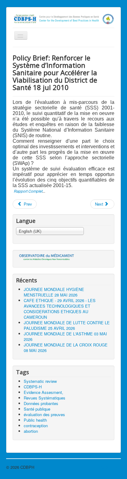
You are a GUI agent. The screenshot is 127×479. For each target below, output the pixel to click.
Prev (27, 204)
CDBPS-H (33, 387)
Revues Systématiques (44, 398)
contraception (36, 425)
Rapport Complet (28, 191)
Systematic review (40, 381)
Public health (35, 420)
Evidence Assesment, (43, 392)
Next (99, 204)
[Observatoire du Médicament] (46, 257)
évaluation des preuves (44, 414)
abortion (31, 431)
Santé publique (37, 409)
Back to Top (110, 467)
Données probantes (41, 403)
